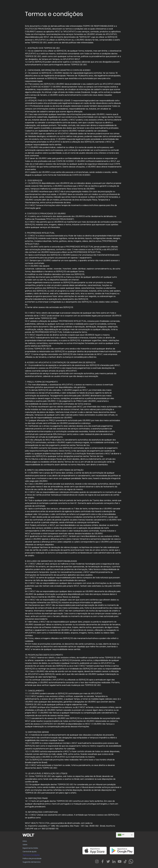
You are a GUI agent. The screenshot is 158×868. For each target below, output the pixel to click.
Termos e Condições (31, 855)
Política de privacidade (32, 858)
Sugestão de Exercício (32, 862)
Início (25, 841)
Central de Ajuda (29, 851)
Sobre (25, 844)
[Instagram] (97, 861)
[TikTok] (125, 861)
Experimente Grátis (30, 848)
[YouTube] (119, 861)
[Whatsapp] (131, 861)
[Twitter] (108, 861)
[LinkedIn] (114, 861)
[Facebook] (102, 861)
